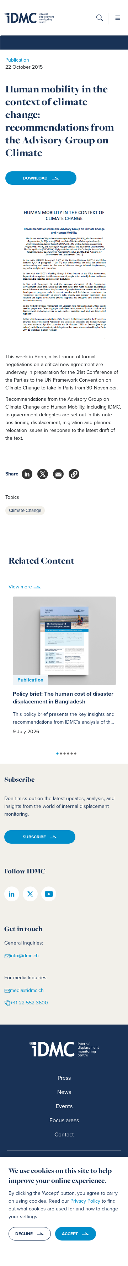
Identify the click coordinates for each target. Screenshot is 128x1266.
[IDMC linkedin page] (11, 893)
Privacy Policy (85, 1201)
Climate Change (25, 510)
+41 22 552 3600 (29, 1002)
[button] (99, 20)
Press (64, 1078)
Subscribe (34, 837)
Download (35, 178)
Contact (64, 1134)
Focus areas (64, 1120)
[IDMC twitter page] (30, 893)
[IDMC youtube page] (48, 893)
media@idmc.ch (27, 990)
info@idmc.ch (24, 956)
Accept (70, 1234)
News (64, 1092)
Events (64, 1106)
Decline (24, 1234)
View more (20, 587)
